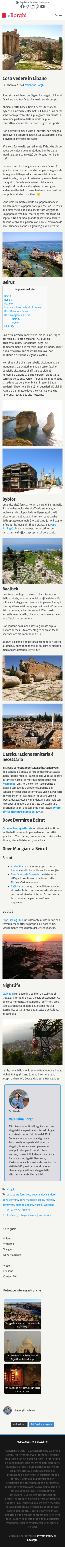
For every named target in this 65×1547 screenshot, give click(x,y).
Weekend (8, 1244)
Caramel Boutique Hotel (16, 828)
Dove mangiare (12, 1254)
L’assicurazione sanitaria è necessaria (25, 307)
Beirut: (16, 319)
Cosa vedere (33, 1194)
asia (9, 1194)
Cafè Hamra (17, 886)
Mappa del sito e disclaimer (32, 1441)
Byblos (8, 300)
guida (41, 1200)
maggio (50, 1200)
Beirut (7, 296)
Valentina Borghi (21, 1119)
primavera (8, 1205)
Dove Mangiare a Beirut (17, 315)
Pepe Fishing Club (12, 920)
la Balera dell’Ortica (18, 1210)
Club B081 (8, 993)
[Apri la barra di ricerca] (56, 15)
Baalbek (8, 303)
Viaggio (11, 1189)
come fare (18, 1194)
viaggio (38, 1205)
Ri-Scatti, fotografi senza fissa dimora (29, 1215)
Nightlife (9, 326)
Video (6, 1265)
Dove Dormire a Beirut (16, 311)
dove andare (48, 1194)
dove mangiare (28, 1200)
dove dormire (10, 1200)
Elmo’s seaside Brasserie (25, 874)
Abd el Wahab (19, 866)
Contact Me (9, 1276)
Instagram (44, 2)
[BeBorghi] (14, 15)
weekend (49, 1205)
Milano (7, 1238)
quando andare (24, 1205)
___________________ (17, 1260)
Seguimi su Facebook (29, 2)
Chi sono (8, 1271)
